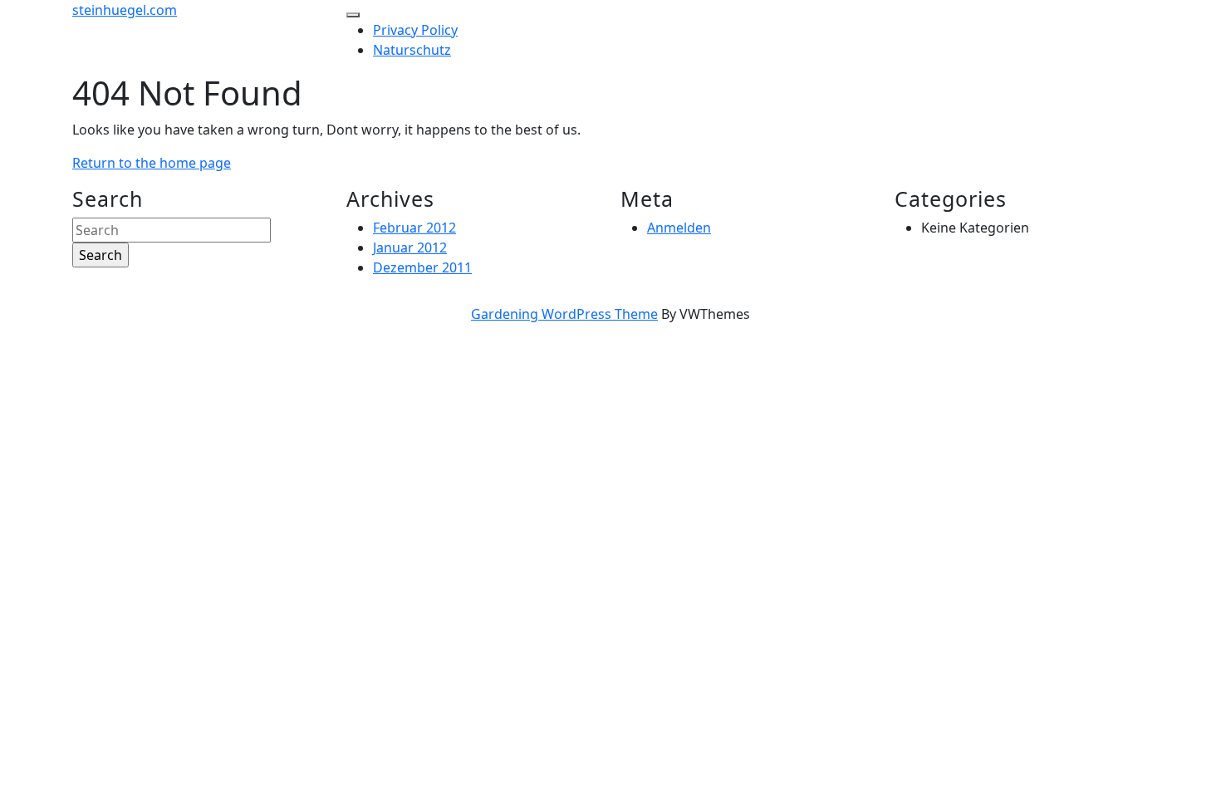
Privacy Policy (415, 30)
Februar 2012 (414, 227)
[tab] (353, 14)
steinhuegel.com (124, 10)
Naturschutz (412, 50)
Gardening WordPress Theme (564, 314)
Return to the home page (151, 163)
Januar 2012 (410, 247)
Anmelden (679, 227)
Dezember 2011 (422, 267)
